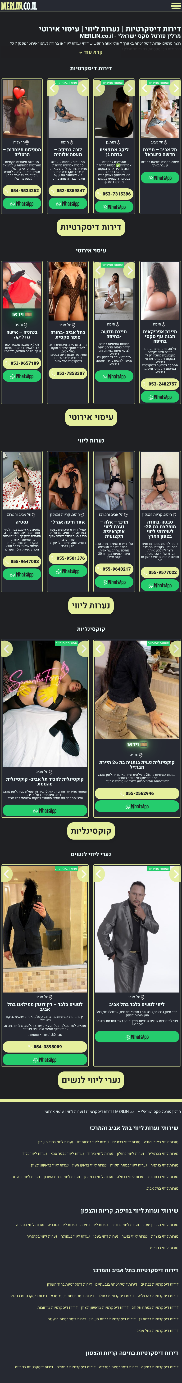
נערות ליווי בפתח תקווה (128, 1165)
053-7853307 (71, 373)
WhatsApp (163, 177)
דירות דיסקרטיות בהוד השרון (69, 1284)
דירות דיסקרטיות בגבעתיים (116, 1284)
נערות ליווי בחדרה (125, 1225)
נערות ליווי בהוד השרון (55, 1142)
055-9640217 (117, 569)
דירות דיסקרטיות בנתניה (28, 1296)
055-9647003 (25, 561)
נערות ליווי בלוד (35, 1154)
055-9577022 (163, 572)
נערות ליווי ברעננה (26, 1177)
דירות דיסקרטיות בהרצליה (158, 1296)
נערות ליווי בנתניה (164, 1165)
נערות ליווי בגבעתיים (93, 1142)
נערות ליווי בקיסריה (42, 1236)
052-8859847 (71, 190)
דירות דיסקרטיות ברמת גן (158, 1319)
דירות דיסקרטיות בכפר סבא (72, 1296)
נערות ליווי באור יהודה (161, 1142)
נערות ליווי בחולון (130, 1154)
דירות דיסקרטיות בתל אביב (157, 1331)
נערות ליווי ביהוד (100, 1154)
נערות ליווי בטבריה (62, 1225)
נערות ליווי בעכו (105, 1236)
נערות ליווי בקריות (164, 1248)
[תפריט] (176, 6)
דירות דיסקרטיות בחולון (115, 1296)
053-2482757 (163, 384)
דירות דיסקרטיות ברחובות (57, 1307)
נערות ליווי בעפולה (75, 1236)
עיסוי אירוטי (91, 417)
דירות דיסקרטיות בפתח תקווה (155, 1307)
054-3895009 (48, 1047)
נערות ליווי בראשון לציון (50, 1165)
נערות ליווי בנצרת (164, 1236)
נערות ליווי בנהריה (30, 1225)
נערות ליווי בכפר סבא (67, 1154)
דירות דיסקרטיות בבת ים (159, 1284)
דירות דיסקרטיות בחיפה (159, 1367)
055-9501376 (71, 558)
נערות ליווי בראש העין (89, 1165)
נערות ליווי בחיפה (94, 1225)
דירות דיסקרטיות (91, 227)
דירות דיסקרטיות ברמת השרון (112, 1319)
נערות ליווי (91, 605)
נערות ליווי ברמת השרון (62, 1177)
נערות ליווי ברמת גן (98, 1177)
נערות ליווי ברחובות (163, 1177)
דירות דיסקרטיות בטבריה (118, 1367)
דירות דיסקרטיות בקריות (34, 1367)
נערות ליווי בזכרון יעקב (160, 1225)
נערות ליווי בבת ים (126, 1142)
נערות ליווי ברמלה (131, 1177)
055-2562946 (140, 793)
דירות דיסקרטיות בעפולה (76, 1367)
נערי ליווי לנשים (91, 1080)
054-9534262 (25, 190)
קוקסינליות (91, 831)
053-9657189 (25, 363)
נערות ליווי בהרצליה (163, 1154)
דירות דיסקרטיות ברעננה (67, 1319)
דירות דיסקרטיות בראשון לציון (104, 1307)
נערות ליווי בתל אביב (162, 1188)
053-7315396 (117, 194)
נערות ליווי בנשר (135, 1236)
